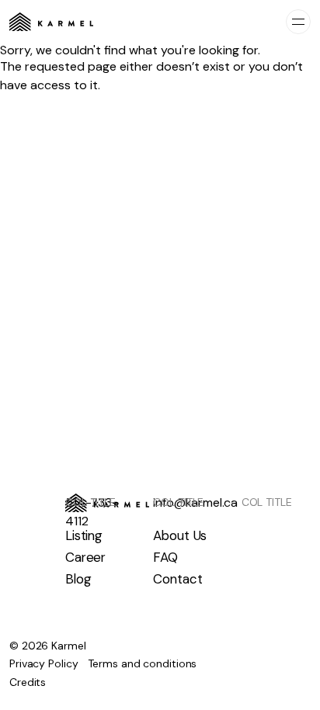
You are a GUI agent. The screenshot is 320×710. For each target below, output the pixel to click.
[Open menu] (298, 21)
